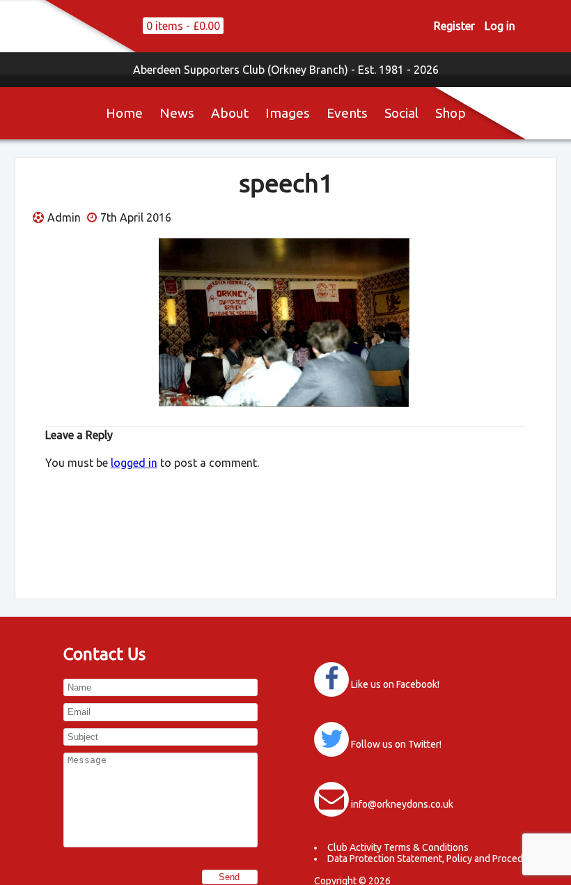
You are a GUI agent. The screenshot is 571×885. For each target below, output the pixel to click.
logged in (134, 462)
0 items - (183, 26)
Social (401, 113)
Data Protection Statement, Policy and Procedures (434, 858)
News (176, 113)
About (230, 113)
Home (124, 113)
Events (347, 113)
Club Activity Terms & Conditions (398, 847)
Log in (500, 26)
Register (454, 26)
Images (287, 113)
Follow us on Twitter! (396, 744)
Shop (450, 113)
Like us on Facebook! (395, 684)
